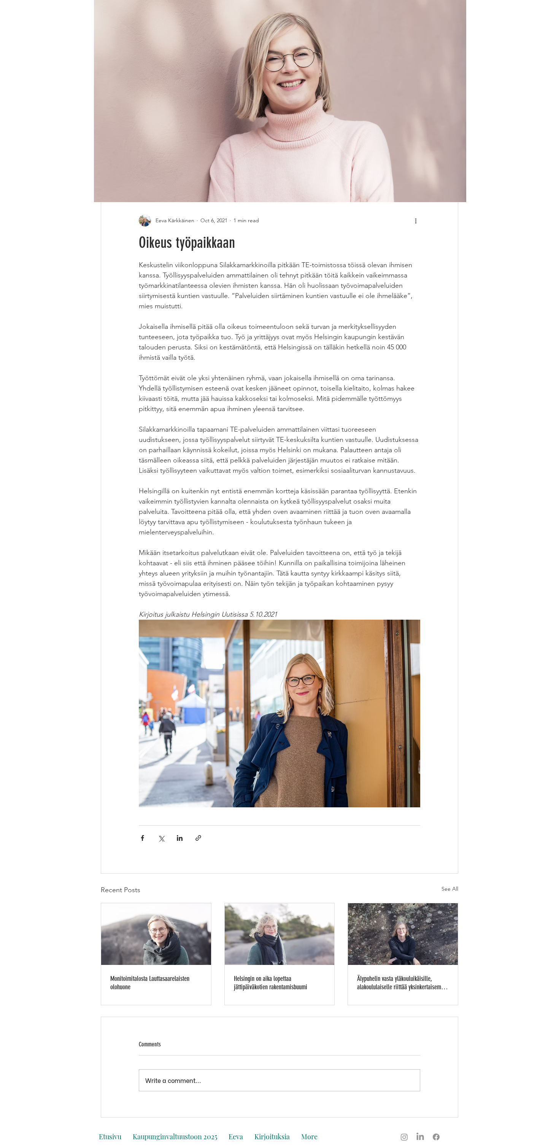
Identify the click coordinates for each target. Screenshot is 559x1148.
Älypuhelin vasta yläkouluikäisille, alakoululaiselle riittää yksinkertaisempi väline (401, 982)
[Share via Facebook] (142, 838)
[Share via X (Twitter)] (161, 838)
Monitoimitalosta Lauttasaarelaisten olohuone (149, 982)
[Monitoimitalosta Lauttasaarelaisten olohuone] (156, 934)
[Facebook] (436, 1137)
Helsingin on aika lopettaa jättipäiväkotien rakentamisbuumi (270, 982)
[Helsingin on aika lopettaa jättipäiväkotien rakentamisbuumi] (280, 934)
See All (449, 888)
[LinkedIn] (420, 1137)
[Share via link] (198, 838)
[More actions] (415, 220)
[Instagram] (404, 1137)
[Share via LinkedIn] (179, 838)
